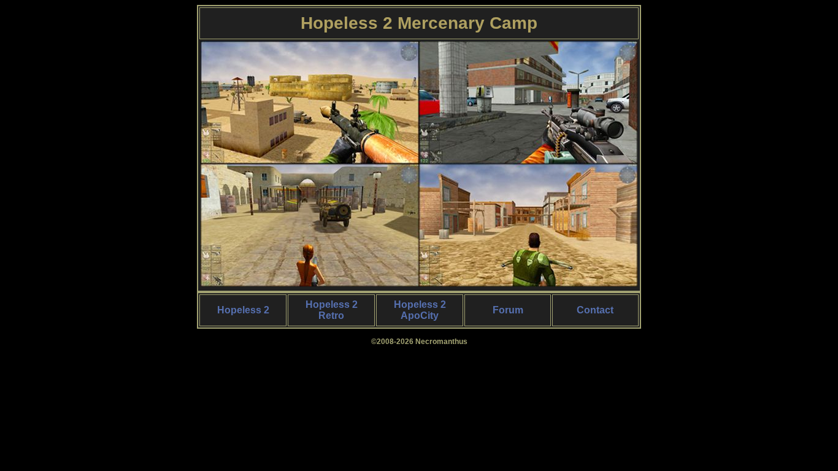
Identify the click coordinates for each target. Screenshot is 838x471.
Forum (508, 310)
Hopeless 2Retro (332, 310)
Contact (595, 310)
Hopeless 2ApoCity (420, 310)
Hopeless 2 (243, 310)
